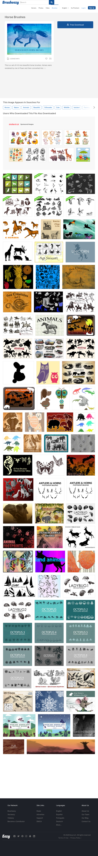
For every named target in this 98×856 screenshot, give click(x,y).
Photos (41, 8)
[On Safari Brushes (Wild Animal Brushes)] (61, 746)
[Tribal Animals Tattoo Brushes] (17, 465)
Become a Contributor (16, 821)
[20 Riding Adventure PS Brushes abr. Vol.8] (17, 348)
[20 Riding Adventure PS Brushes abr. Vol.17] (80, 348)
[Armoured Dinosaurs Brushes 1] (85, 422)
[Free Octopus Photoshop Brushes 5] (80, 633)
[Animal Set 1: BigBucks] (80, 537)
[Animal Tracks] (83, 443)
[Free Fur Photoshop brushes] (13, 746)
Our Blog (85, 818)
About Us (85, 811)
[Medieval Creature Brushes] (49, 678)
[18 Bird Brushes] (81, 465)
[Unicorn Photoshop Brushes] (80, 252)
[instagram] (26, 836)
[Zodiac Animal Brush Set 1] (49, 586)
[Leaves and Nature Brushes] (84, 725)
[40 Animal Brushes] (60, 422)
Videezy (11, 818)
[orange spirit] (81, 561)
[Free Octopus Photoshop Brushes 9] (17, 678)
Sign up (91, 8)
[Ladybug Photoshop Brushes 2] (17, 610)
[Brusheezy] (10, 3)
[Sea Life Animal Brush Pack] (49, 206)
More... (59, 825)
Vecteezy (11, 814)
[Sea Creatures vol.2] (17, 301)
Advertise (40, 814)
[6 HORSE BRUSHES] (20, 229)
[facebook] (14, 836)
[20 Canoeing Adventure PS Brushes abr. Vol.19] (49, 348)
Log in (84, 8)
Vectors (33, 8)
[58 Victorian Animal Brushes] (50, 537)
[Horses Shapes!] (79, 229)
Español (59, 814)
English (59, 811)
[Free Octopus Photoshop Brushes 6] (17, 656)
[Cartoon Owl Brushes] (48, 372)
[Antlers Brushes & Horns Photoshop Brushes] (81, 489)
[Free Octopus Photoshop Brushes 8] (80, 656)
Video (47, 8)
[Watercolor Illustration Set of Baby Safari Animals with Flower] (52, 138)
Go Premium (75, 8)
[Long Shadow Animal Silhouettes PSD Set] (17, 184)
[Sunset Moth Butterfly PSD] (18, 561)
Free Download (77, 25)
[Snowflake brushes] (49, 701)
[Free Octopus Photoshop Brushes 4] (49, 633)
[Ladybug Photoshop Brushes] (80, 513)
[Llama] (17, 513)
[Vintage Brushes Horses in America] (51, 229)
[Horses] (48, 301)
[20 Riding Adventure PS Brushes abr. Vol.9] (18, 325)
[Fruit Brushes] (18, 277)
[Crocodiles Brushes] (83, 398)
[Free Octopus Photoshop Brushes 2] (80, 610)
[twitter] (18, 836)
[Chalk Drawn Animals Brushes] (80, 184)
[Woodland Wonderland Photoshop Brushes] (19, 725)
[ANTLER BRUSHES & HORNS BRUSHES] (50, 489)
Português (60, 818)
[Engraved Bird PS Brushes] (81, 678)
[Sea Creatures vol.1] (78, 277)
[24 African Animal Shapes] (19, 398)
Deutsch (59, 821)
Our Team (85, 814)
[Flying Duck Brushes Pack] (80, 206)
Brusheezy (12, 811)
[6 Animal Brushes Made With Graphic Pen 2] (56, 443)
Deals (39, 811)
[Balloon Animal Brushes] (18, 372)
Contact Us (86, 821)
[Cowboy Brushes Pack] (17, 206)
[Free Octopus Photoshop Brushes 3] (17, 633)
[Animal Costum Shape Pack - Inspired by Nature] (49, 252)
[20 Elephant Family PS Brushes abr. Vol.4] (78, 372)
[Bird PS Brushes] (18, 701)
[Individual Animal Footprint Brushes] (18, 537)
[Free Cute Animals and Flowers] (53, 398)
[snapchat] (30, 836)
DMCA (39, 821)
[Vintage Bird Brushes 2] (32, 443)
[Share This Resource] (50, 58)
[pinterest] (22, 836)
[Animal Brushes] (12, 422)
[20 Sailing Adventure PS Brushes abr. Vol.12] (19, 586)
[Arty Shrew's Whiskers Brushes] (80, 701)
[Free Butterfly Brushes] (49, 465)
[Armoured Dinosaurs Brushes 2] (12, 443)
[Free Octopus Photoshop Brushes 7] (49, 656)
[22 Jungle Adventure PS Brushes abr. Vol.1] (49, 513)
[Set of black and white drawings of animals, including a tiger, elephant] (35, 155)
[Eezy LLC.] (6, 836)
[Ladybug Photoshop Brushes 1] (79, 586)
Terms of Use (63, 838)
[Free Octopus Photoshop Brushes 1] (49, 610)
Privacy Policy (75, 838)
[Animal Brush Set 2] (48, 277)
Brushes (54, 8)
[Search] (51, 2)
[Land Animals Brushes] (50, 561)
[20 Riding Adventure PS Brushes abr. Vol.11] (80, 301)
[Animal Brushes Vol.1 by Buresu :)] (34, 422)
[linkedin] (34, 836)
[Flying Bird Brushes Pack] (49, 184)
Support (40, 818)
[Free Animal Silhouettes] (17, 252)
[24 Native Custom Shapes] (80, 325)
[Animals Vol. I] (49, 325)
